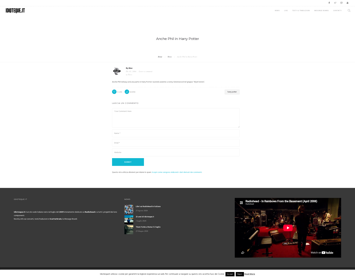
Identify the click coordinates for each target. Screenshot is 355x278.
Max (130, 68)
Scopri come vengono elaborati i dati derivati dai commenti (177, 172)
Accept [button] (230, 274)
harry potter (232, 91)
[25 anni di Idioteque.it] (128, 219)
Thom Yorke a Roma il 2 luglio (148, 227)
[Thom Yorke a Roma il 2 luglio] (128, 229)
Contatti (337, 11)
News (277, 11)
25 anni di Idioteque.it (145, 216)
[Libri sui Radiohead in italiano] (128, 209)
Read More (249, 274)
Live (286, 11)
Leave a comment (145, 71)
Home (160, 56)
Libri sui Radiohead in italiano (148, 206)
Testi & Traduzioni (301, 11)
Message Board (321, 11)
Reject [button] (239, 274)
